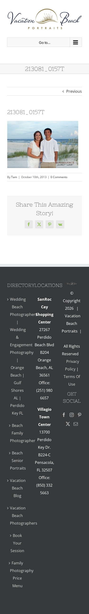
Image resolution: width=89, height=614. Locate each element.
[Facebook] (64, 415)
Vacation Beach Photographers (17, 515)
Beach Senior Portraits (17, 460)
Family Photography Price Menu (17, 574)
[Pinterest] (79, 415)
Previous (74, 91)
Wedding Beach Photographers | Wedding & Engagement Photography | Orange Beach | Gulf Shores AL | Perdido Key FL (17, 356)
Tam (14, 177)
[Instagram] (72, 415)
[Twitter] (68, 424)
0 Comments (59, 177)
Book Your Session (17, 543)
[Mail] (76, 424)
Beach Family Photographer (17, 433)
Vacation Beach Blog (17, 488)
